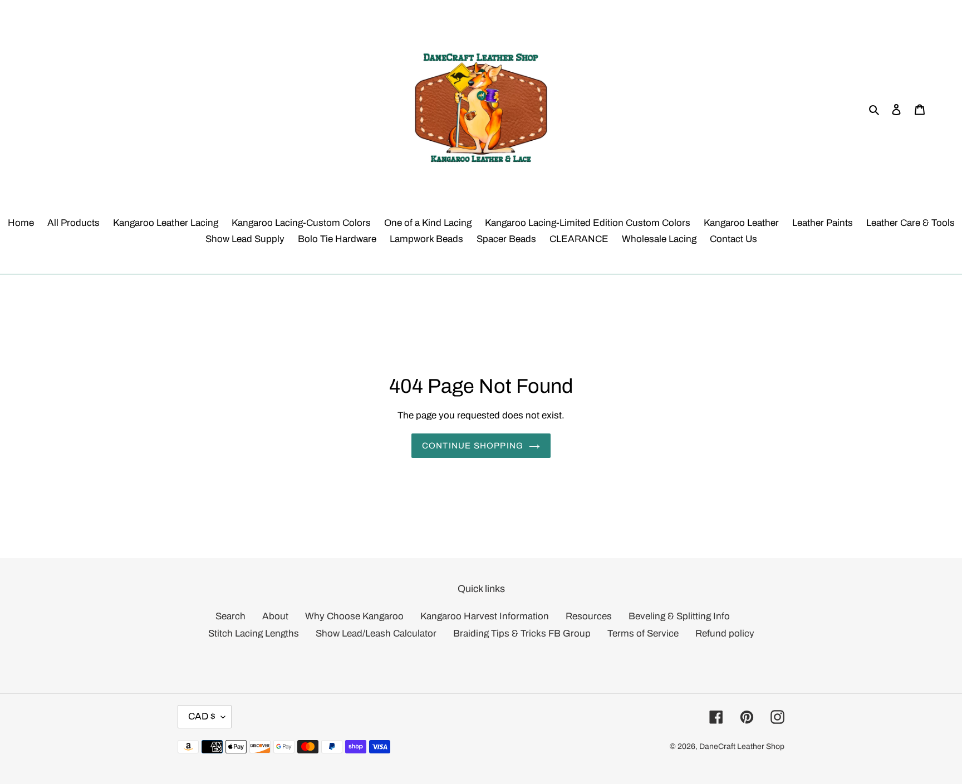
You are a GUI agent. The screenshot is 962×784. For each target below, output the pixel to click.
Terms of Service (643, 633)
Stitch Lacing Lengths (253, 633)
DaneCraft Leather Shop (741, 746)
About (275, 616)
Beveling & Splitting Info (679, 616)
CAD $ (201, 716)
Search (230, 616)
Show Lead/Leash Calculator (376, 633)
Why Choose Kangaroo (354, 616)
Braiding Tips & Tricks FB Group (522, 633)
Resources (589, 616)
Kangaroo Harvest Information (484, 616)
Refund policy (724, 633)
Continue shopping (472, 445)
